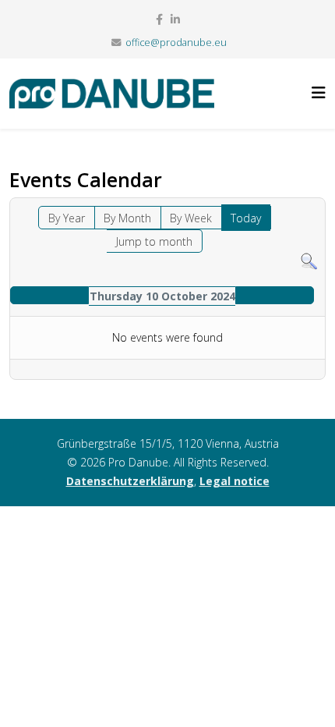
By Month (127, 218)
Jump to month (154, 241)
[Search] (309, 262)
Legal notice (234, 480)
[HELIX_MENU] (319, 92)
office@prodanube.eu (176, 42)
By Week (191, 218)
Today (246, 218)
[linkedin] (175, 19)
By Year (66, 218)
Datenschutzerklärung (130, 480)
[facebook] (159, 19)
